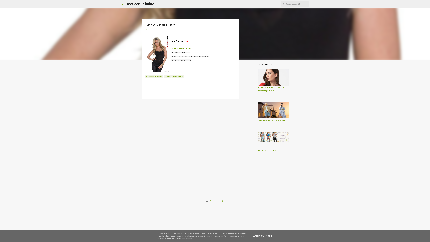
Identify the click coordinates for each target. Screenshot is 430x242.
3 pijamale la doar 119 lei (267, 150)
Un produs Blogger (216, 201)
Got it (269, 236)
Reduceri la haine (140, 4)
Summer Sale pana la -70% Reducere (271, 121)
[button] (146, 29)
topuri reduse (177, 76)
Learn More (258, 236)
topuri (167, 76)
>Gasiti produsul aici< (182, 48)
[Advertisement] (190, 117)
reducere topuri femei (154, 76)
